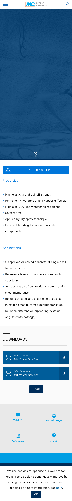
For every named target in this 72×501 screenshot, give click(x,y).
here (59, 487)
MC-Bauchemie (36, 4)
